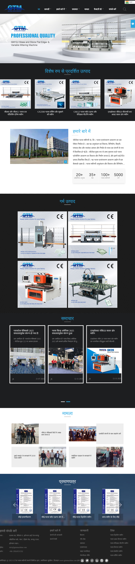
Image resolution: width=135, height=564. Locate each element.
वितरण (82, 535)
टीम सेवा (82, 539)
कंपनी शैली (53, 539)
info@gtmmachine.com (18, 547)
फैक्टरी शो (98, 9)
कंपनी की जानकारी (56, 535)
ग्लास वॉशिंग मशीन (116, 555)
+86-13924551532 (16, 551)
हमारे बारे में (60, 9)
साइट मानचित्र (85, 551)
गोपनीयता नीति (85, 555)
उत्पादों (46, 9)
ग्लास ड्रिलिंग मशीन (116, 535)
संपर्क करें (112, 9)
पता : (1, 536)
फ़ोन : (2, 551)
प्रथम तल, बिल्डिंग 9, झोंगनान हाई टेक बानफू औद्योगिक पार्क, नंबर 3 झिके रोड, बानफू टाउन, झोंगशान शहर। (24, 539)
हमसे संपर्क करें (8, 531)
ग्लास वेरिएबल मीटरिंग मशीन (119, 543)
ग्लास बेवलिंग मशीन (116, 551)
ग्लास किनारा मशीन (116, 547)
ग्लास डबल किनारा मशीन (118, 539)
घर (39, 9)
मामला (87, 9)
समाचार (75, 9)
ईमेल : (2, 547)
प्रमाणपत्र (83, 547)
